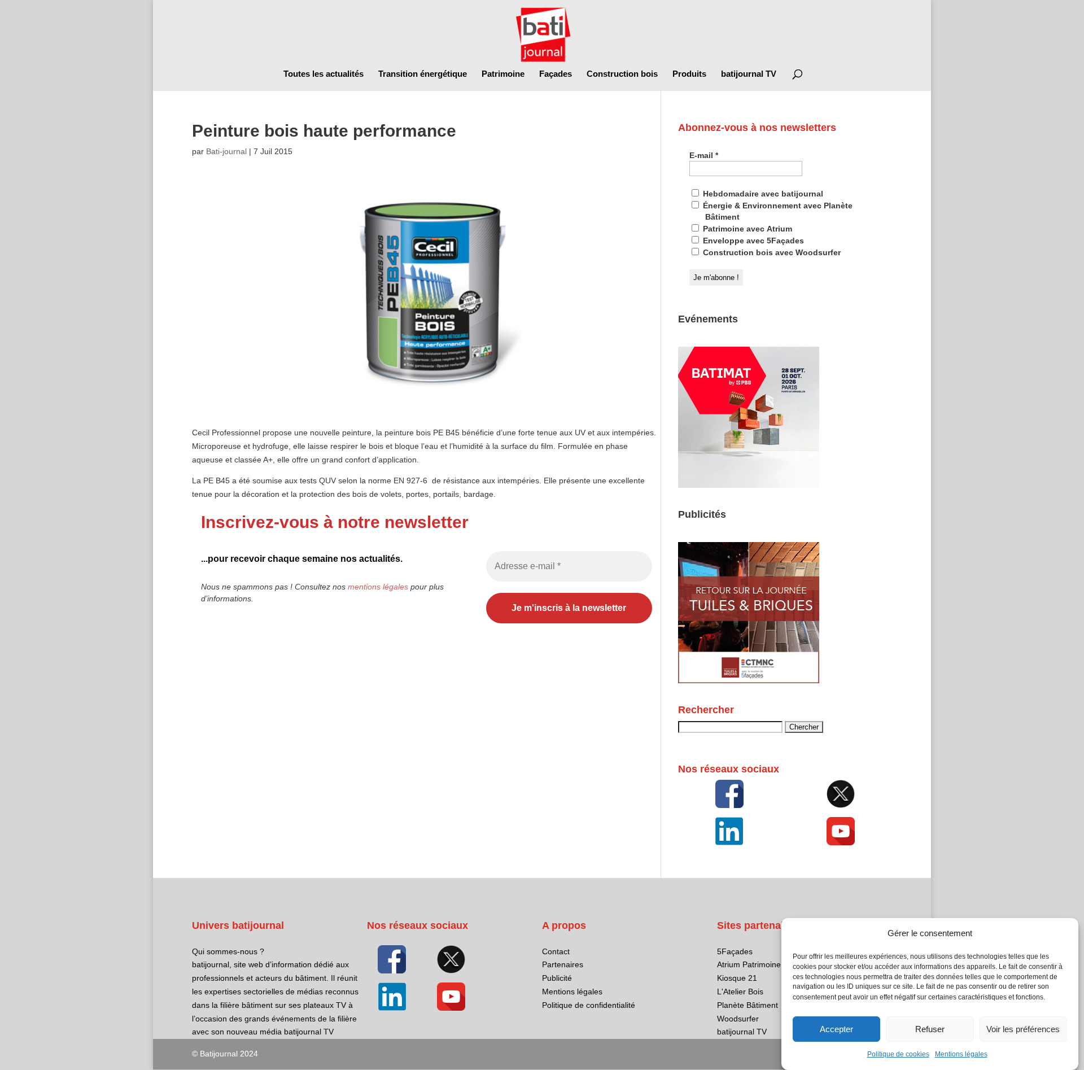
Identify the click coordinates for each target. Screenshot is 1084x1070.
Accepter (836, 1029)
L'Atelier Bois (740, 991)
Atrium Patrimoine (749, 964)
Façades (555, 74)
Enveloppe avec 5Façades (752, 240)
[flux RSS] (729, 794)
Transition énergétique (422, 74)
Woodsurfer (738, 1018)
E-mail (703, 155)
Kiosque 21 (737, 977)
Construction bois (622, 74)
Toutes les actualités (323, 74)
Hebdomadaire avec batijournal (762, 193)
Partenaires (562, 964)
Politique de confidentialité (588, 1005)
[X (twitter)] (840, 794)
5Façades (735, 951)
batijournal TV (748, 74)
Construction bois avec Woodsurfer (771, 252)
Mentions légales (961, 1054)
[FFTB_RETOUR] (748, 680)
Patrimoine (503, 74)
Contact (556, 951)
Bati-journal (226, 151)
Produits (689, 74)
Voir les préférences (1023, 1029)
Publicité (557, 977)
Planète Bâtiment (747, 1005)
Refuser (930, 1029)
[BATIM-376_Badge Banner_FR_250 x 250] (748, 485)
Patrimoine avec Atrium (746, 228)
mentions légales (378, 586)
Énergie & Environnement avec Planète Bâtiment (777, 211)
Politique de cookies (898, 1054)
